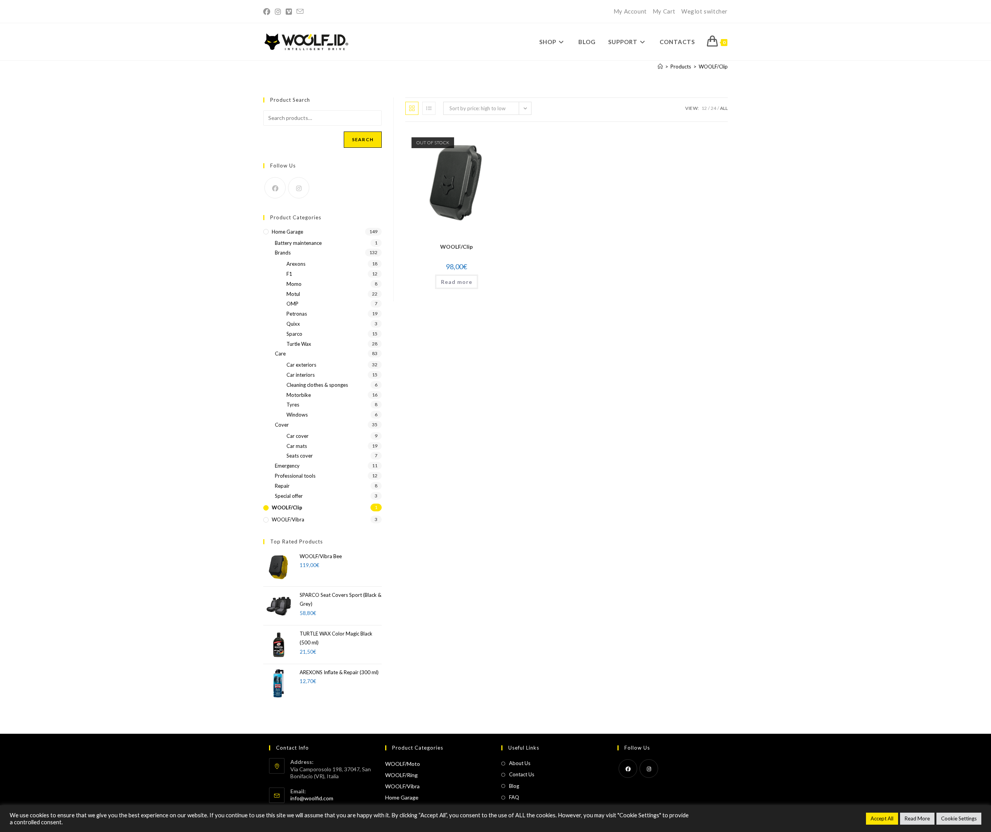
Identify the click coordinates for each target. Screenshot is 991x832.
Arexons (295, 264)
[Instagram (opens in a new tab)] (278, 11)
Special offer (289, 496)
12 (704, 108)
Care (280, 353)
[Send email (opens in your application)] (300, 11)
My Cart (664, 11)
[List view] (428, 108)
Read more (456, 281)
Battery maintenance (298, 243)
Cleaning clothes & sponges (317, 385)
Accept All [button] (882, 818)
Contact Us (521, 774)
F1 (289, 274)
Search (363, 139)
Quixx (293, 324)
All (724, 108)
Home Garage (287, 232)
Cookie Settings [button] (959, 818)
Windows (297, 415)
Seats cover (299, 456)
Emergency (287, 466)
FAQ (514, 797)
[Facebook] (275, 187)
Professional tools (295, 476)
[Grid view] (411, 108)
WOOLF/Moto (402, 763)
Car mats (296, 446)
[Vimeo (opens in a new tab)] (288, 11)
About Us (519, 763)
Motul (293, 294)
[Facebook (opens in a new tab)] (268, 11)
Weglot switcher (704, 11)
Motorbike (298, 395)
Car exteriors (301, 365)
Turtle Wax (298, 344)
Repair (282, 486)
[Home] (660, 66)
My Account (630, 11)
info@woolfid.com (311, 798)
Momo (294, 284)
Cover (282, 425)
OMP (292, 304)
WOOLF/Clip (713, 66)
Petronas (296, 314)
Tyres (292, 404)
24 (713, 108)
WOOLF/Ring (401, 775)
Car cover (297, 436)
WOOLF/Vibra (288, 519)
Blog (514, 786)
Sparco (294, 334)
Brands (283, 252)
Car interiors (300, 375)
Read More (917, 818)
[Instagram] (298, 187)
